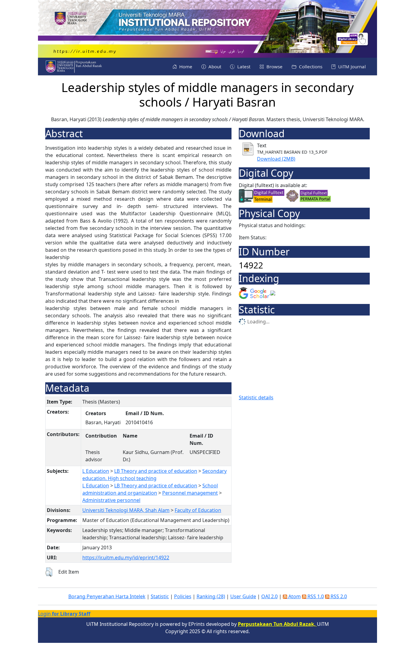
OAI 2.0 (269, 596)
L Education (95, 471)
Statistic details (256, 397)
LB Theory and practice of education (155, 471)
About (214, 66)
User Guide (243, 596)
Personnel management (190, 493)
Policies (182, 596)
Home (185, 66)
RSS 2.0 (338, 596)
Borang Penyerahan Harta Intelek (107, 596)
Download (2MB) (276, 158)
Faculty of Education (198, 510)
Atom (294, 596)
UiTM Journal (351, 66)
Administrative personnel (111, 500)
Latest (243, 66)
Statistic (160, 596)
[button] (48, 572)
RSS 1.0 (315, 596)
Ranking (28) (211, 596)
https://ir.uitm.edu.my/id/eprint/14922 (125, 557)
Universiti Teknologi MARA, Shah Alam (126, 510)
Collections (310, 66)
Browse (274, 66)
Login (64, 613)
